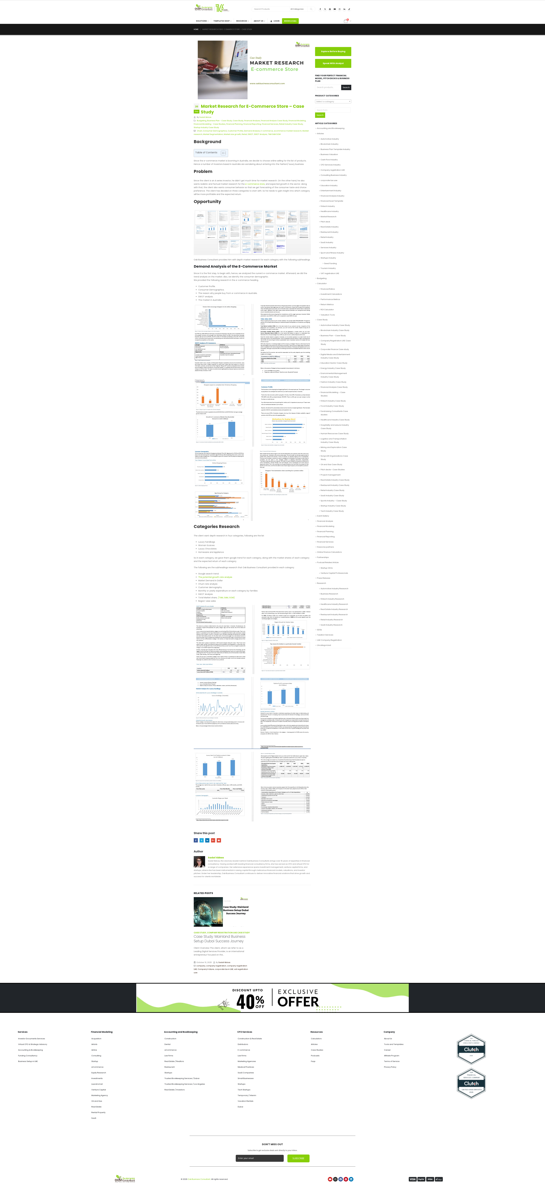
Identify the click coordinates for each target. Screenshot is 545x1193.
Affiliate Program (391, 1109)
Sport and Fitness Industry (332, 252)
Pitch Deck (243, 1006)
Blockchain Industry (329, 144)
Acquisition (96, 1091)
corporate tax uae (329, 180)
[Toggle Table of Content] (222, 153)
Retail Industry (327, 237)
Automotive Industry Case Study (335, 325)
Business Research (329, 593)
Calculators (316, 1091)
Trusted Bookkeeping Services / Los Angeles (184, 1137)
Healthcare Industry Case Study (335, 419)
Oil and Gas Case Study (331, 464)
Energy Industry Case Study (333, 368)
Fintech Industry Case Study (333, 401)
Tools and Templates (393, 1097)
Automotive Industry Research (334, 588)
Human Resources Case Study (335, 433)
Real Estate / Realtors (174, 1114)
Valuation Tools (328, 314)
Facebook (196, 840)
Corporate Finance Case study (335, 349)
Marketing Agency (99, 1148)
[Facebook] (320, 9)
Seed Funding (330, 263)
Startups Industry (328, 258)
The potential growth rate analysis (215, 577)
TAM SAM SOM (274, 134)
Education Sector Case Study (334, 363)
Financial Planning (234, 124)
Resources (241, 21)
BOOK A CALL (290, 21)
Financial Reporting (252, 124)
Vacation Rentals (245, 1154)
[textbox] (333, 101)
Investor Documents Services (31, 1091)
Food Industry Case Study (332, 406)
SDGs (319, 629)
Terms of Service (392, 1114)
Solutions (201, 21)
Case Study (238, 120)
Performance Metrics (330, 299)
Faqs (313, 1114)
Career (387, 1103)
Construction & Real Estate (250, 1091)
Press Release (323, 578)
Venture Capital (98, 1143)
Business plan (292, 988)
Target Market (200, 1016)
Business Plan (278, 1003)
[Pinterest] (330, 9)
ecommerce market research (288, 131)
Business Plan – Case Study (333, 335)
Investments (97, 1131)
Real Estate (96, 1160)
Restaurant (169, 1120)
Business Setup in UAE (28, 1114)
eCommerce (97, 1120)
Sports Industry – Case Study (334, 500)
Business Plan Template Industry (335, 149)
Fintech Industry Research (332, 599)
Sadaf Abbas (205, 117)
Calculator (322, 283)
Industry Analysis (262, 1006)
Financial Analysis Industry (332, 196)
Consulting (96, 1109)
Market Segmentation (213, 134)
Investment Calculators (331, 294)
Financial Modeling (297, 120)
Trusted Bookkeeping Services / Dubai (181, 1131)
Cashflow (198, 1002)
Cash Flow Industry (329, 159)
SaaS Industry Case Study (332, 495)
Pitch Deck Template (203, 1009)
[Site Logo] (211, 9)
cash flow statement (211, 999)
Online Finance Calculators (329, 552)
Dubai (240, 1160)
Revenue (208, 1013)
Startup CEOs (327, 568)
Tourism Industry (328, 268)
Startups (168, 1126)
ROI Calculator (327, 309)
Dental (167, 1097)
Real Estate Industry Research (334, 609)
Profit (215, 1009)
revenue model (238, 1013)
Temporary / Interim (247, 1148)
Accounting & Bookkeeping (30, 1103)
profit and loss (225, 1009)
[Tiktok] (349, 9)
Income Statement (232, 1002)
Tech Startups (244, 1143)
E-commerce (267, 131)
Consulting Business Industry (334, 175)
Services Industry (328, 247)
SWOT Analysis (260, 134)
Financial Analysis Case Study (274, 120)
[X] (325, 9)
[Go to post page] (222, 911)
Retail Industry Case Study (291, 124)
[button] (249, 1028)
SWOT (250, 134)
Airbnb (94, 1097)
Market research (209, 1006)
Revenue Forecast (221, 1013)
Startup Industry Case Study (206, 127)
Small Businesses (246, 1131)
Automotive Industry (330, 139)
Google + (213, 840)
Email (219, 840)
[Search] (311, 9)
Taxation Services (325, 634)
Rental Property (98, 1165)
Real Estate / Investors (174, 1143)
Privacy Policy (390, 1120)
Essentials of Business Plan (297, 1003)
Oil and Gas (96, 1154)
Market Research (328, 216)
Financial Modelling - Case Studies (209, 124)
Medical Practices (246, 1120)
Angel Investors (264, 1003)
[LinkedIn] (344, 9)
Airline (94, 1103)
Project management (330, 474)
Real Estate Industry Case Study (335, 480)
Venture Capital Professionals (334, 573)
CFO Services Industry (330, 164)
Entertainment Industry (331, 190)
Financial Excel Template (332, 201)
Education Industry (329, 185)
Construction (170, 1091)
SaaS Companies (246, 1126)
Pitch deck (325, 221)
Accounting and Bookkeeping (330, 128)
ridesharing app (208, 978)
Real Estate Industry (329, 226)
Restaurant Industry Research (334, 614)
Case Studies (317, 1103)
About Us (258, 21)
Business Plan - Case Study (219, 120)
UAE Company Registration (329, 640)
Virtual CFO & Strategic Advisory (32, 1097)
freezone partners (325, 547)
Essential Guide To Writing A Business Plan (277, 979)
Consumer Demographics (215, 131)
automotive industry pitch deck (223, 992)
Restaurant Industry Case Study (335, 485)
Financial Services (270, 124)
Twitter (202, 840)
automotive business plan (217, 989)
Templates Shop (221, 21)
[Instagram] (339, 9)
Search (346, 87)
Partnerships (323, 557)
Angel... (303, 991)
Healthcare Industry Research (334, 604)
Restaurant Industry (329, 232)
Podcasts (315, 1109)
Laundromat (97, 1137)
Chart (199, 131)
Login (276, 21)
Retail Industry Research (332, 619)
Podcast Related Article (328, 562)
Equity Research (98, 1126)
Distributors (243, 1097)
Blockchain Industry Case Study (335, 330)
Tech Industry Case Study (332, 511)
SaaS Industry (327, 242)
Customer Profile (235, 131)
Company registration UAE (333, 170)
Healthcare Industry (330, 211)
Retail (244, 134)
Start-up (290, 1006)
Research (321, 583)
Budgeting (201, 120)
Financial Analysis (252, 120)
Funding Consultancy (27, 1109)
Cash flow (231, 996)
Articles (320, 133)
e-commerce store (255, 184)
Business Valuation (329, 154)
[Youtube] (335, 9)
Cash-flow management (233, 999)
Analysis (200, 989)
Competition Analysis (213, 1002)
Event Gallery (323, 516)
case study (221, 996)
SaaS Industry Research (331, 625)
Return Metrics (327, 304)
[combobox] (333, 101)
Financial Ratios (328, 289)
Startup (297, 1006)
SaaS (93, 1171)
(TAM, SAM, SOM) (226, 597)
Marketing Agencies (247, 1114)
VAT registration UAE (330, 273)
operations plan (277, 1006)
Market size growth (232, 134)
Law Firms (168, 1109)
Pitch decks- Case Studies (333, 469)
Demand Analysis (252, 131)
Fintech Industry (328, 206)
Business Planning (207, 996)
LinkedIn (207, 840)
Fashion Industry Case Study (333, 382)
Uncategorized (324, 645)
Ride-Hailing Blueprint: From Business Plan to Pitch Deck (217, 962)
